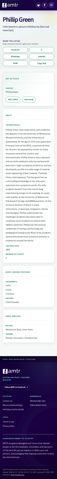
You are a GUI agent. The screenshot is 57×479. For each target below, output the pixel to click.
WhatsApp (15, 56)
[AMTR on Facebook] (45, 5)
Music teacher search (16, 359)
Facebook (15, 49)
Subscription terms (38, 405)
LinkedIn (41, 56)
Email (15, 63)
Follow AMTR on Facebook (16, 387)
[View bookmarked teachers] (38, 5)
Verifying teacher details (13, 409)
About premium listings (13, 405)
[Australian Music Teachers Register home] (10, 5)
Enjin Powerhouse (17, 475)
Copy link (41, 63)
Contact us (7, 401)
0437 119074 (13, 99)
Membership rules (38, 401)
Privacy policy (8, 426)
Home (5, 359)
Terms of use (8, 421)
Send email (28, 99)
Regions (9, 326)
